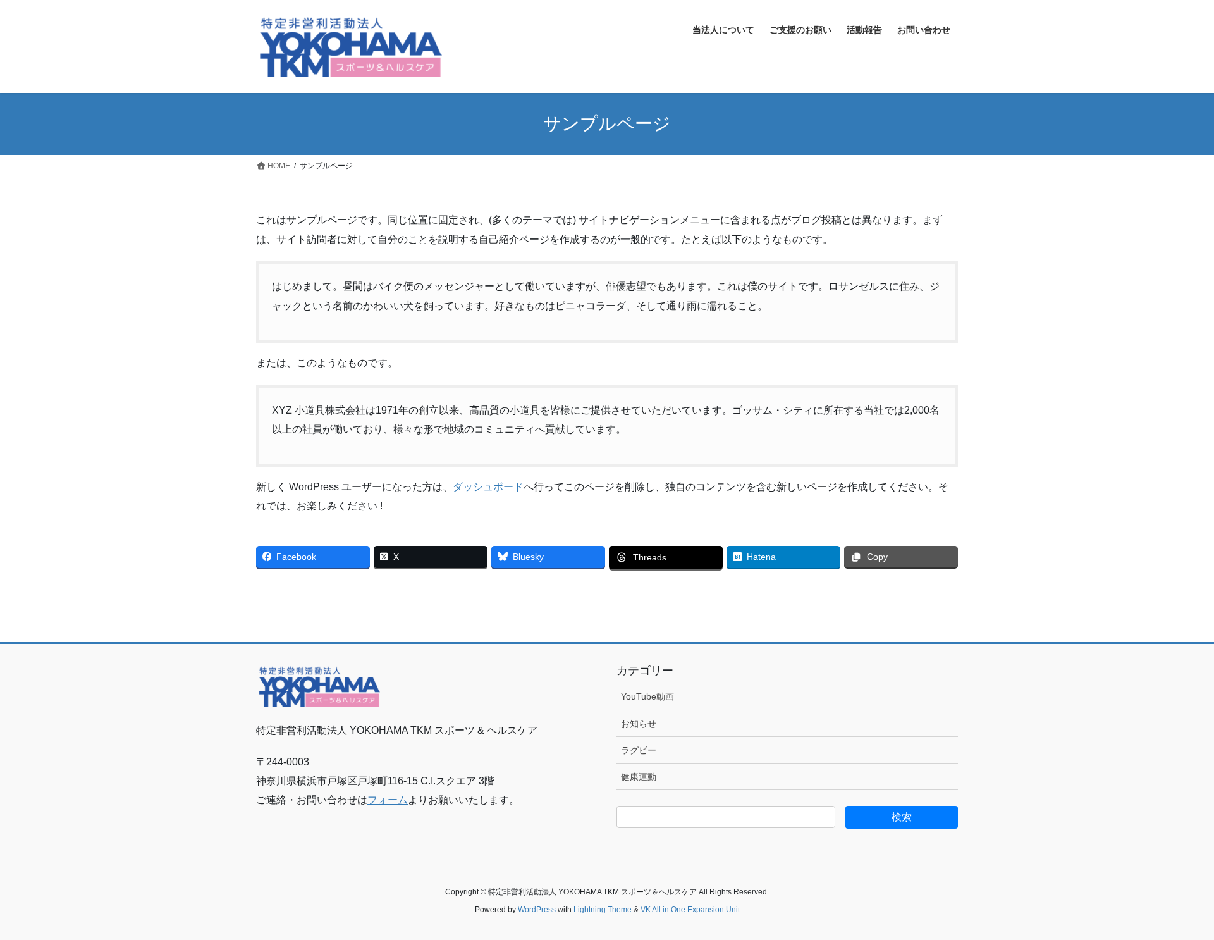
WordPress (537, 909)
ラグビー (638, 750)
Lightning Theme (602, 909)
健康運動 (638, 777)
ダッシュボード (488, 486)
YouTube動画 (647, 696)
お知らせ (638, 724)
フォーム (387, 800)
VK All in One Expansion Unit (690, 909)
